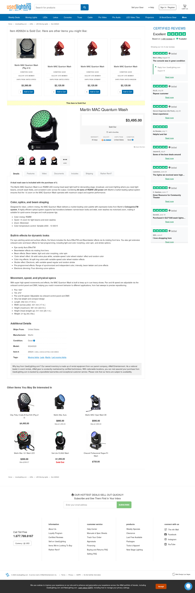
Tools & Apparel (133, 545)
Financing (91, 545)
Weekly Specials (133, 529)
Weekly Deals (14, 17)
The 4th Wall (173, 529)
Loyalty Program (55, 533)
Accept (161, 586)
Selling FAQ (92, 553)
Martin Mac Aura (60, 415)
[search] (85, 7)
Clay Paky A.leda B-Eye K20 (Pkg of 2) (24, 416)
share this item (140, 147)
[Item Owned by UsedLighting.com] (106, 140)
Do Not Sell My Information (92, 575)
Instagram (172, 539)
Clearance (130, 533)
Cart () (185, 9)
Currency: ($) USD (22, 543)
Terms (63, 575)
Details (16, 173)
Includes (74, 173)
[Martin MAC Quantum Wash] (59, 49)
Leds (42, 357)
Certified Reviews (56, 537)
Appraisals (91, 541)
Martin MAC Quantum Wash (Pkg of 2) (26, 66)
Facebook (172, 534)
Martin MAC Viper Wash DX (96, 415)
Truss (79, 17)
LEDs (45, 17)
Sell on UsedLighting (57, 541)
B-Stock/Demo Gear (168, 17)
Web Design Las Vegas (182, 574)
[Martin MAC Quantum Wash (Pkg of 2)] (26, 49)
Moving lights (33, 357)
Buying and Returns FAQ (97, 549)
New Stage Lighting (134, 549)
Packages (130, 541)
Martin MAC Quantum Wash (59, 66)
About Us (52, 529)
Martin (48, 357)
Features (30, 173)
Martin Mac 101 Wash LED (24, 453)
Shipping (89, 173)
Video (44, 173)
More (184, 17)
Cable (90, 17)
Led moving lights (59, 357)
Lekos (55, 17)
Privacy (70, 575)
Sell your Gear (137, 7)
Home (10, 24)
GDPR (78, 575)
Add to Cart (28, 91)
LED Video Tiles (133, 17)
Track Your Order (94, 537)
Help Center (92, 529)
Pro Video (102, 17)
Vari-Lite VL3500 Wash (60, 453)
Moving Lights (31, 17)
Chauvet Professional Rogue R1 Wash (96, 454)
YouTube (171, 544)
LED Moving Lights (42, 24)
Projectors (149, 17)
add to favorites (114, 132)
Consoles (68, 17)
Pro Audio (116, 17)
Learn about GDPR (85, 587)
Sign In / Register (167, 7)
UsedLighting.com (21, 24)
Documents (59, 173)
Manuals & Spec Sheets (97, 533)
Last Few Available (134, 537)
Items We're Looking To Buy (60, 545)
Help (152, 7)
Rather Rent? (106, 173)
